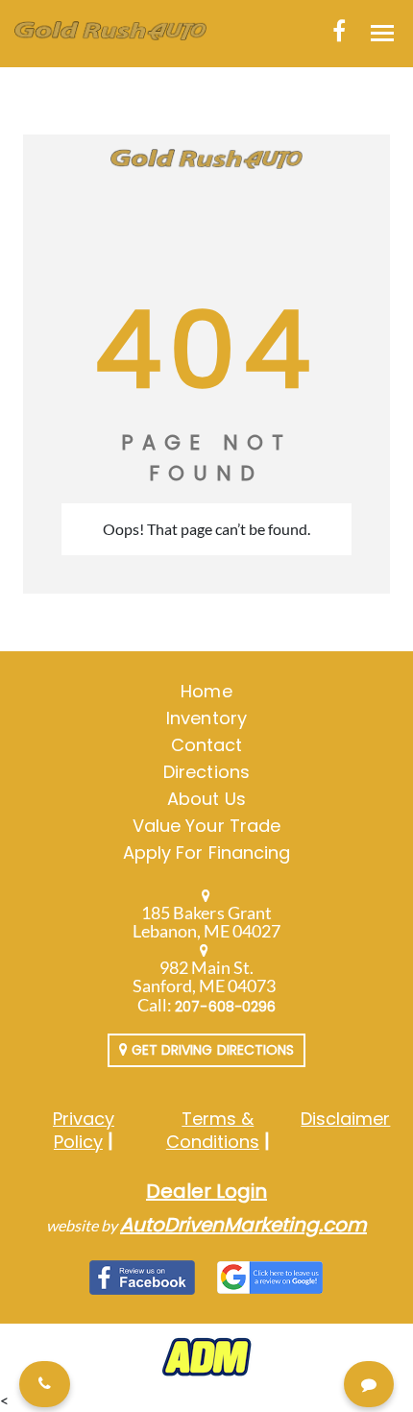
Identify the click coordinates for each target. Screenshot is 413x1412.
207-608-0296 (225, 1006)
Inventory (206, 718)
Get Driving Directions (211, 1049)
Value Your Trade (206, 826)
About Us (206, 799)
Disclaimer (345, 1119)
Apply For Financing (206, 852)
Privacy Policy (83, 1130)
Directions (206, 772)
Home (206, 691)
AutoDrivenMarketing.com (243, 1224)
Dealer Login (206, 1191)
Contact (206, 745)
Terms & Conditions (212, 1130)
